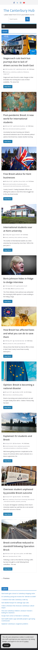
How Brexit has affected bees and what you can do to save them (18, 333)
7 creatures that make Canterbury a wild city (14, 599)
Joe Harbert (17, 234)
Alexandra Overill (22, 286)
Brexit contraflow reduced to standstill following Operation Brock (18, 546)
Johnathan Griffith (18, 392)
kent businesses (17, 186)
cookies (26, 641)
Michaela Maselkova (20, 126)
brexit (6, 72)
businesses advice (22, 184)
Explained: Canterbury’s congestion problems (14, 624)
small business (26, 186)
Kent (16, 237)
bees (6, 343)
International (31, 499)
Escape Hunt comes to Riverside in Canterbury (15, 616)
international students (14, 129)
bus (9, 72)
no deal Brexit (15, 395)
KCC (13, 343)
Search (27, 19)
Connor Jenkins (20, 553)
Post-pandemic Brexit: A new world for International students (18, 119)
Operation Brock (12, 556)
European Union (12, 446)
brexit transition (12, 184)
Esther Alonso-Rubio (20, 181)
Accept (6, 645)
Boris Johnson (16, 288)
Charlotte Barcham (19, 341)
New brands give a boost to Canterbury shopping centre (18, 593)
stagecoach (6, 74)
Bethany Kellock (22, 69)
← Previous (5, 578)
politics (21, 395)
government (26, 446)
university (25, 237)
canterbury (14, 72)
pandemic (23, 129)
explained (20, 446)
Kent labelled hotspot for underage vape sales (15, 603)
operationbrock (21, 343)
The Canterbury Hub (19, 11)
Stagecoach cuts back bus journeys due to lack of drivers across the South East (18, 62)
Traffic (19, 556)
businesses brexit (7, 186)
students (20, 237)
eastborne (20, 72)
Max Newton (18, 443)
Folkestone (26, 72)
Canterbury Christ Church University (17, 499)
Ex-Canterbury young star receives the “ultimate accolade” (18, 596)
